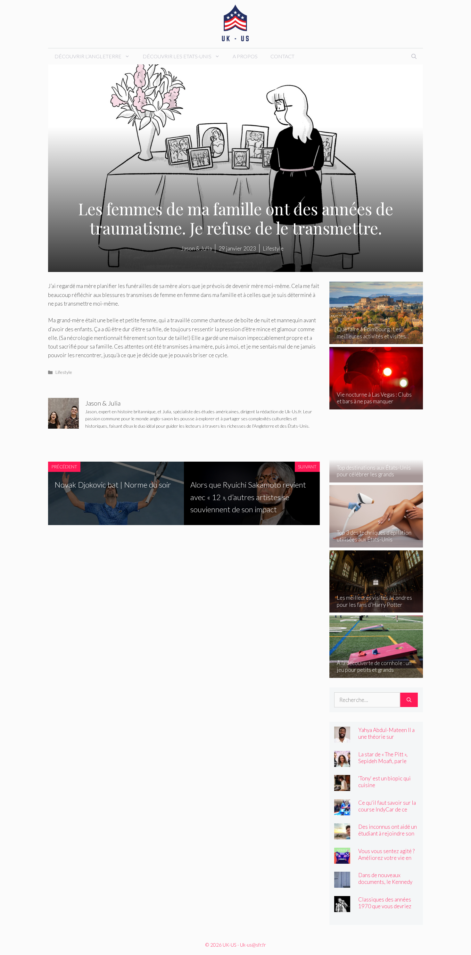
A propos (245, 56)
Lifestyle (63, 372)
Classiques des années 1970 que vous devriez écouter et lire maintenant (384, 909)
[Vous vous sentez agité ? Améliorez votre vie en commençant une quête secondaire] (342, 859)
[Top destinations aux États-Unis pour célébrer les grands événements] (376, 477)
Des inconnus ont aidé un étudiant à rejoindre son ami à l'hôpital (387, 833)
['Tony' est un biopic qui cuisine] (342, 786)
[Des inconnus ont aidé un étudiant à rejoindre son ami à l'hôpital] (342, 835)
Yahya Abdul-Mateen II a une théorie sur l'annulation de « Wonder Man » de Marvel (387, 740)
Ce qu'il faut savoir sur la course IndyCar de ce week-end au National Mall (387, 812)
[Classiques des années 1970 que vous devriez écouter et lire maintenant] (342, 907)
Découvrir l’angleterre (87, 56)
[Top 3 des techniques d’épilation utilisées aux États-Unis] (376, 543)
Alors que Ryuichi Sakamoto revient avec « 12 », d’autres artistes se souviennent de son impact (248, 497)
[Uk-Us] (235, 23)
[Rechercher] (409, 700)
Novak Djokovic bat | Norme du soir (112, 484)
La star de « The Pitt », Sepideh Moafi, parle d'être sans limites (383, 761)
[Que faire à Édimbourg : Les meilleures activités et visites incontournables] (376, 339)
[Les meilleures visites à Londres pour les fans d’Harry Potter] (376, 608)
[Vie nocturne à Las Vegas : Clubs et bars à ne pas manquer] (376, 405)
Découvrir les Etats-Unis (177, 56)
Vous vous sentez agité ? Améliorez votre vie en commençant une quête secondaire (386, 861)
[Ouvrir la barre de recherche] (414, 56)
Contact (282, 56)
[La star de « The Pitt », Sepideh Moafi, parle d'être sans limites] (342, 762)
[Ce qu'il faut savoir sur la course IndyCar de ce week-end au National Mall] (342, 810)
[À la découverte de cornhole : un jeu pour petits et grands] (376, 673)
